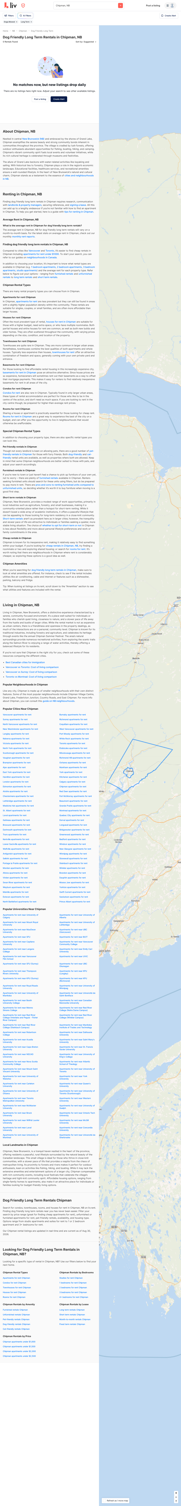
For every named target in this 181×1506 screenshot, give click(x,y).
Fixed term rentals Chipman (72, 1324)
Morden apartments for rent (16, 868)
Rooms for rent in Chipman (17, 416)
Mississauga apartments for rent (74, 753)
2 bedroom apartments (69, 267)
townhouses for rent (63, 352)
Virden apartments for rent (15, 877)
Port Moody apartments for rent (74, 734)
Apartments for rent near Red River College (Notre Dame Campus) (75, 1008)
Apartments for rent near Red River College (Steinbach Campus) (19, 1026)
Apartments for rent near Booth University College (17, 1001)
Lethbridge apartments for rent (17, 801)
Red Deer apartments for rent (73, 791)
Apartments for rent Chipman (16, 1278)
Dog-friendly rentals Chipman (16, 1324)
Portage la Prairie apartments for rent (20, 863)
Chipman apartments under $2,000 (19, 1351)
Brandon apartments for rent (72, 873)
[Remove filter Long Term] (31, 21)
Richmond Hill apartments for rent (74, 758)
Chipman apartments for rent (72, 786)
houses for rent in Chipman (61, 321)
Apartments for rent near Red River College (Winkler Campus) (75, 1016)
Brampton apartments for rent (17, 762)
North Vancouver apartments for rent (20, 724)
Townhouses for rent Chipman (17, 1287)
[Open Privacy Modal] (23, 5)
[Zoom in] (176, 1493)
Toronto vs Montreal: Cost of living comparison (31, 676)
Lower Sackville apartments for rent (19, 844)
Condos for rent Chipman (14, 1282)
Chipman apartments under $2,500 (19, 1356)
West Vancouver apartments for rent (76, 729)
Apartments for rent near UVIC (73, 956)
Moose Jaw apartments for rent (74, 882)
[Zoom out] (176, 1497)
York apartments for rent (70, 772)
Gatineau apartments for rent (16, 820)
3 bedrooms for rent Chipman (73, 1292)
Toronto (50, 250)
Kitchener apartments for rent (73, 777)
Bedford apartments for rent (72, 839)
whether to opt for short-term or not (61, 525)
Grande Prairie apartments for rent (75, 805)
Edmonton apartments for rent (17, 786)
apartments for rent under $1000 (41, 254)
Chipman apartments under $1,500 (19, 1346)
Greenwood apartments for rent (74, 834)
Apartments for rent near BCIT (73, 937)
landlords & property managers (25, 205)
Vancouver (34, 250)
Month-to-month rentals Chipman (74, 1319)
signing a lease (78, 205)
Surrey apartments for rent (15, 719)
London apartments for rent (15, 782)
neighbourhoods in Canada (42, 257)
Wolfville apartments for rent (16, 849)
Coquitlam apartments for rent (73, 724)
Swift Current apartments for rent (74, 892)
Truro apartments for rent (14, 834)
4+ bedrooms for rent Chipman (73, 1297)
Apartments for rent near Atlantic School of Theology (74, 1062)
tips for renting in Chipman (78, 211)
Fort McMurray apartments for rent (75, 796)
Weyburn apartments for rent (16, 887)
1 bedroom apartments (43, 267)
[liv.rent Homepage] (11, 5)
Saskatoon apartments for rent (73, 897)
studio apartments (27, 270)
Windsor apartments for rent (72, 844)
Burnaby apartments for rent (72, 714)
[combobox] (56, 5)
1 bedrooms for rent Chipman (73, 1282)
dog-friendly (75, 454)
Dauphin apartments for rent (72, 877)
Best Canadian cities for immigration (25, 662)
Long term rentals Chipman (72, 1310)
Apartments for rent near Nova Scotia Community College (20, 1062)
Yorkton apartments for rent (72, 887)
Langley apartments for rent (16, 734)
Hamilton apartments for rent (16, 777)
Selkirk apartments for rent (15, 858)
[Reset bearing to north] (176, 1501)
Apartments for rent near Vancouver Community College (76, 942)
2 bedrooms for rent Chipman (73, 1287)
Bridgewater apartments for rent (74, 829)
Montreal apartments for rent (72, 810)
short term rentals (47, 277)
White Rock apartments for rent (74, 738)
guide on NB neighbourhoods (59, 701)
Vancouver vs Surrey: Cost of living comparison (31, 671)
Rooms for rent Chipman (14, 1297)
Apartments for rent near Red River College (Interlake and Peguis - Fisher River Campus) (20, 1017)
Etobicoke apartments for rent (73, 748)
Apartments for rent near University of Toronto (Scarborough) (77, 1092)
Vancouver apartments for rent (17, 714)
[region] (140, 765)
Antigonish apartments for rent (17, 853)
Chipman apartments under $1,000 (19, 1341)
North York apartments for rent (17, 748)
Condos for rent (11, 392)
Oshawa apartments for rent (72, 762)
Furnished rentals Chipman (15, 1310)
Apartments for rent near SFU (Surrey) (20, 963)
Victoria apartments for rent (16, 743)
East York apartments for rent (16, 772)
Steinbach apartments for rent (73, 863)
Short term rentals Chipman (72, 1314)
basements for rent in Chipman (19, 372)
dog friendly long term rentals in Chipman (54, 570)
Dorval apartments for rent (71, 820)
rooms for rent (77, 549)
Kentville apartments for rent (16, 839)
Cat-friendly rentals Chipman (16, 1329)
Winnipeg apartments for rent (73, 853)
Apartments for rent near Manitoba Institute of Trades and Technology (75, 1026)
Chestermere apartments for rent (18, 796)
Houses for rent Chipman (14, 1292)
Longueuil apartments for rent (73, 825)
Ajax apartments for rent (14, 767)
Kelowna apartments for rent (16, 738)
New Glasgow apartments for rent (75, 849)
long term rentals (23, 277)
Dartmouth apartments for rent (17, 829)
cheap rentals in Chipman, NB (62, 545)
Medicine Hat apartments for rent (18, 805)
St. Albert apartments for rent (16, 810)
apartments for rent (26, 301)
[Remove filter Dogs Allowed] (16, 21)
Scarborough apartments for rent (18, 753)
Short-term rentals (13, 518)
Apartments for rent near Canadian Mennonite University (75, 1001)
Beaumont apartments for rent (73, 801)
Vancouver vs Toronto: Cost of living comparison (32, 667)
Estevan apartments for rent (16, 897)
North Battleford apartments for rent (19, 901)
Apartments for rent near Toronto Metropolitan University (18, 1099)
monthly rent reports (23, 236)
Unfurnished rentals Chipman (16, 1314)
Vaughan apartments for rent (16, 758)
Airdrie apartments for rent (15, 791)
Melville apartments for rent (15, 892)
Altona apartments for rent (15, 873)
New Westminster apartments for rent (20, 729)
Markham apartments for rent (73, 767)
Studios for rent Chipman (71, 1278)
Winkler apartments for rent (72, 868)
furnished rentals (64, 273)
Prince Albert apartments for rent (74, 901)
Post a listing (153, 5)
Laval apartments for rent (14, 815)
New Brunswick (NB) (33, 138)
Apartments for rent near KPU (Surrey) (20, 978)
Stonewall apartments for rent (73, 858)
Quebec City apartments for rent (74, 815)
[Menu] (170, 5)
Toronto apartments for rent (72, 743)
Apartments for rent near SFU (16, 937)
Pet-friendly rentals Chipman (16, 1319)
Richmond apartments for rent (73, 719)
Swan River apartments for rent (17, 882)
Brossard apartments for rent (16, 825)
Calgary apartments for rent (72, 782)
